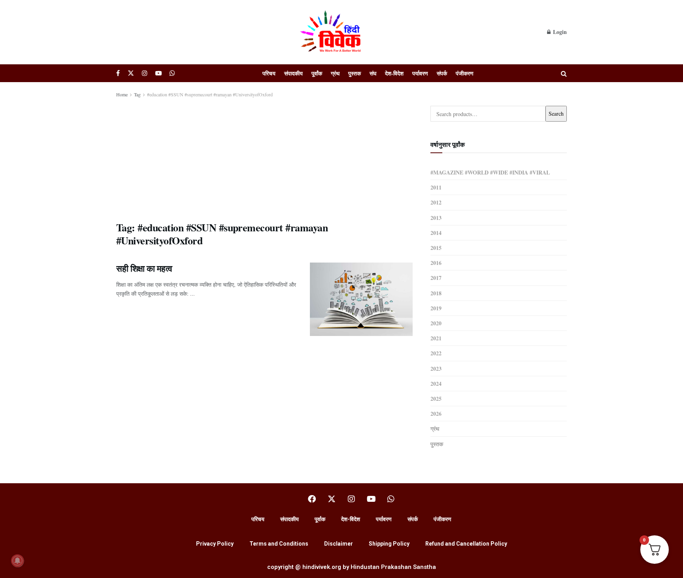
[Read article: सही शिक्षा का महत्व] (361, 299)
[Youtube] (371, 499)
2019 (435, 308)
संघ (373, 73)
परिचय (268, 73)
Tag (137, 94)
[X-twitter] (332, 499)
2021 (435, 338)
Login (559, 32)
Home (122, 94)
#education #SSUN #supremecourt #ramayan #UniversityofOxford (210, 94)
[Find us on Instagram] (144, 73)
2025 (435, 398)
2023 (435, 368)
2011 (435, 187)
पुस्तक (354, 73)
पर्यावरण (420, 73)
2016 (435, 263)
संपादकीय (293, 73)
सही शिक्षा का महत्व (144, 268)
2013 (435, 218)
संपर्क (442, 73)
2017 (435, 278)
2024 (435, 383)
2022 (435, 353)
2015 (435, 248)
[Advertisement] (264, 158)
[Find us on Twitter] (131, 73)
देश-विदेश (394, 73)
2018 (435, 293)
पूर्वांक (316, 73)
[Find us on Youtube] (158, 73)
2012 (435, 202)
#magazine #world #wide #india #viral (490, 172)
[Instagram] (351, 499)
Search (556, 113)
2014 (435, 233)
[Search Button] (564, 73)
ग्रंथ (335, 73)
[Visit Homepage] (331, 32)
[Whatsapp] (391, 499)
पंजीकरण (465, 73)
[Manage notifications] (17, 560)
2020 (435, 323)
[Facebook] (312, 499)
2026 (435, 413)
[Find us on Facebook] (118, 73)
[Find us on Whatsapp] (172, 73)
